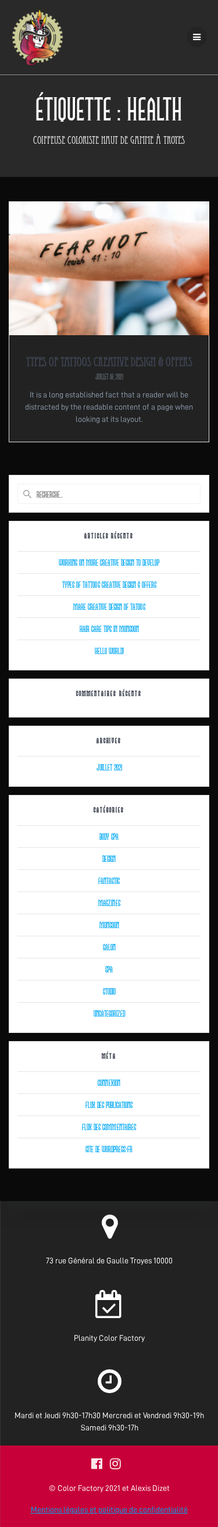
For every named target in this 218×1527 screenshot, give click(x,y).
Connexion (109, 1082)
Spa (109, 969)
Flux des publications (109, 1104)
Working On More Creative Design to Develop (109, 562)
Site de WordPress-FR (109, 1148)
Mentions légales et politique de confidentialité (109, 1509)
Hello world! (109, 650)
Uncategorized (109, 1013)
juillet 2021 (109, 767)
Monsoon (109, 924)
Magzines (109, 902)
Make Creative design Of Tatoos (109, 606)
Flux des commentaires (109, 1126)
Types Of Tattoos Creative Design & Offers (109, 363)
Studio (109, 991)
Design (109, 858)
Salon (109, 946)
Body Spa (109, 836)
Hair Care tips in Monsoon (109, 628)
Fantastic (109, 880)
